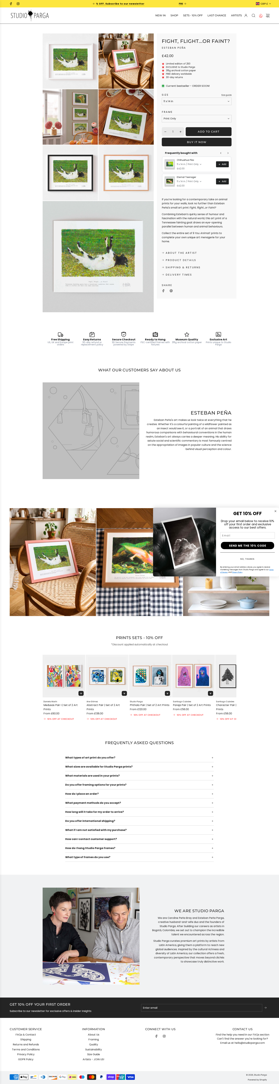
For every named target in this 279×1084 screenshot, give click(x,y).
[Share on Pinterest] (171, 291)
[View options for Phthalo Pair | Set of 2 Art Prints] (167, 693)
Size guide (226, 95)
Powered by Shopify (257, 1079)
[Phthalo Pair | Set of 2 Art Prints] (150, 676)
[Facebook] (11, 3)
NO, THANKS (247, 559)
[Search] (253, 15)
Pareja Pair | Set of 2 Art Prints (192, 705)
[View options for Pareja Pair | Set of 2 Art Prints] (210, 693)
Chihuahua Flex (185, 160)
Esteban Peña (174, 48)
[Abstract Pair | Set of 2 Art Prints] (107, 676)
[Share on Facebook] (163, 291)
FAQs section (261, 1034)
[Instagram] (18, 3)
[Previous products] (220, 153)
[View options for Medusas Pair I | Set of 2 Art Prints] (81, 693)
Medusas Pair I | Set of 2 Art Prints (60, 707)
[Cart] (267, 15)
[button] (50, 687)
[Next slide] (185, 3)
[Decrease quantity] (165, 131)
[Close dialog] (275, 511)
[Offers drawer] (260, 15)
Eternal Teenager (186, 177)
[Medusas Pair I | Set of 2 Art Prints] (64, 676)
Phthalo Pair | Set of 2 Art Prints (149, 705)
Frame (167, 112)
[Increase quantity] (180, 131)
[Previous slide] (94, 3)
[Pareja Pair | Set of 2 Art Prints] (193, 676)
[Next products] (228, 153)
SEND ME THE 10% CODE (247, 546)
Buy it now (197, 142)
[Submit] (265, 1007)
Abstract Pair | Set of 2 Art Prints (103, 707)
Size (165, 95)
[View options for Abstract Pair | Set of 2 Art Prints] (124, 693)
